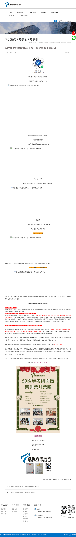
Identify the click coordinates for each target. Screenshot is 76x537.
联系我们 (14, 511)
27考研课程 (24, 15)
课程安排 (25, 514)
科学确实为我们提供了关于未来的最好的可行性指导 (24, 486)
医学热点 (47, 42)
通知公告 (25, 516)
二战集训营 (32, 13)
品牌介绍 (14, 509)
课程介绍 (54, 13)
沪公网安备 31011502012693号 (39, 534)
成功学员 (3, 511)
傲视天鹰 (31, 362)
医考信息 (59, 42)
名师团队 (44, 13)
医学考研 (20, 13)
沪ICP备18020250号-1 (26, 534)
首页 (10, 13)
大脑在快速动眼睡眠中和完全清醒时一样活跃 (22, 492)
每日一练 (25, 521)
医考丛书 (3, 514)
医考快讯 (12, 15)
